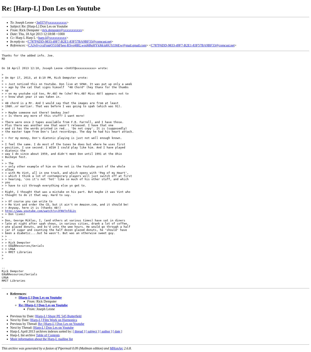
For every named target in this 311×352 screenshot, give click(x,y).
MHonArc (116, 348)
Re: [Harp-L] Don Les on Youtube (43, 305)
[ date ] (117, 331)
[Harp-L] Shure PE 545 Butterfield (58, 316)
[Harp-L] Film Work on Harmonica (53, 320)
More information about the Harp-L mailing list (41, 339)
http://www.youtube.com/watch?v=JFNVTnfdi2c (40, 210)
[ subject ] (92, 331)
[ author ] (106, 331)
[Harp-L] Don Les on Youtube (40, 297)
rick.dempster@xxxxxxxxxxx (62, 30)
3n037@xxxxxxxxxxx (51, 22)
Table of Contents (48, 335)
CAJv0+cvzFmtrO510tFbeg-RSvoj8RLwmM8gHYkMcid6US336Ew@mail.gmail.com (87, 45)
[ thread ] (79, 331)
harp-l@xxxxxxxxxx (52, 38)
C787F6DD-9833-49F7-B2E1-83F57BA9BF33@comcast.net (69, 41)
